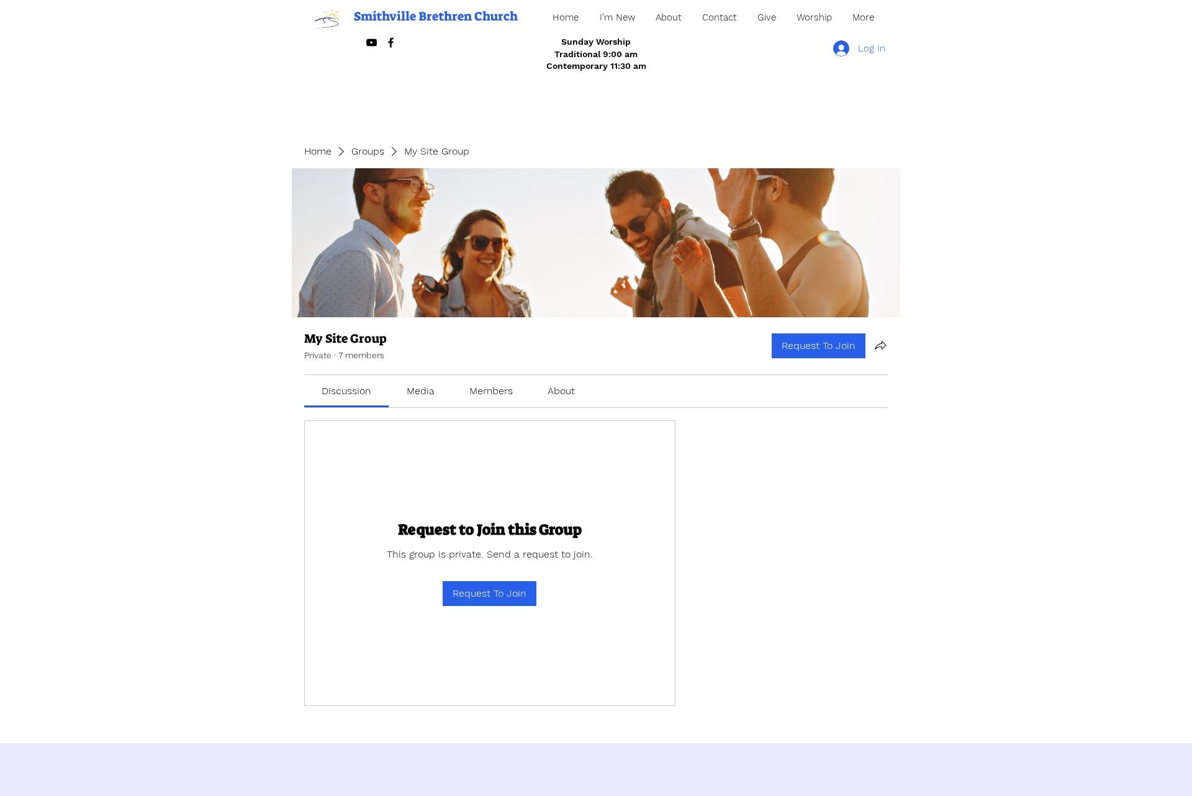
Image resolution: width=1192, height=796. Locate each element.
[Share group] (880, 345)
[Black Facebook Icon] (390, 42)
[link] (346, 391)
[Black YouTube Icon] (371, 42)
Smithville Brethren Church (436, 16)
